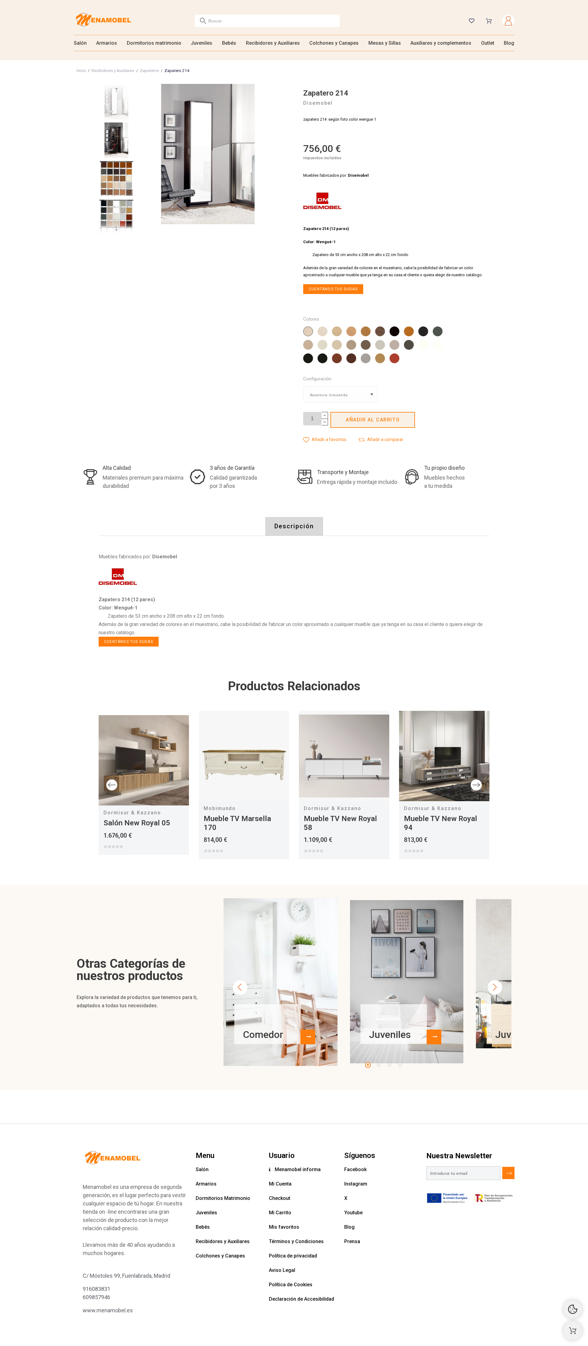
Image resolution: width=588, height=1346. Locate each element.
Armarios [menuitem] (106, 43)
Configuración (317, 379)
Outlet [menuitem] (487, 43)
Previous (111, 784)
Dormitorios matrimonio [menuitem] (154, 43)
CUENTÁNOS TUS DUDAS (333, 289)
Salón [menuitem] (80, 43)
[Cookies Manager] (573, 1309)
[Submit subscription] (508, 1173)
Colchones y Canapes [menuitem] (334, 43)
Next (476, 784)
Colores (311, 319)
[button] (324, 439)
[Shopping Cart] (573, 1330)
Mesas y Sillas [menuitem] (384, 43)
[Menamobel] (103, 20)
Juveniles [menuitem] (201, 43)
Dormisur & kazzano (132, 813)
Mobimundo (220, 808)
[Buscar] (203, 20)
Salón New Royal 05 (137, 823)
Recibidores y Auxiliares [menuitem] (273, 43)
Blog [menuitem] (509, 43)
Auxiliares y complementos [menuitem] (440, 43)
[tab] (294, 526)
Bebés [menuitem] (229, 43)
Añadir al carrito (373, 420)
